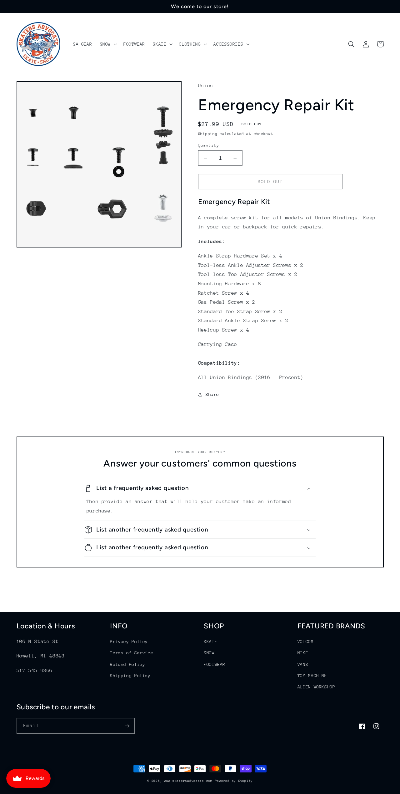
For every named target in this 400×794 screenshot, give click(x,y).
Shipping (208, 134)
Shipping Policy (130, 675)
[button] (107, 44)
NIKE (303, 652)
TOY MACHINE (312, 675)
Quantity (208, 145)
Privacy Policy (129, 641)
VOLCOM (306, 641)
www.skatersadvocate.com (188, 781)
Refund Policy (127, 664)
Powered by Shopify (234, 781)
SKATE (210, 641)
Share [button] (212, 394)
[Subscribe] (127, 725)
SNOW (209, 652)
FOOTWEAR (214, 664)
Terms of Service (131, 652)
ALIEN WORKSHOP (316, 686)
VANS (303, 664)
